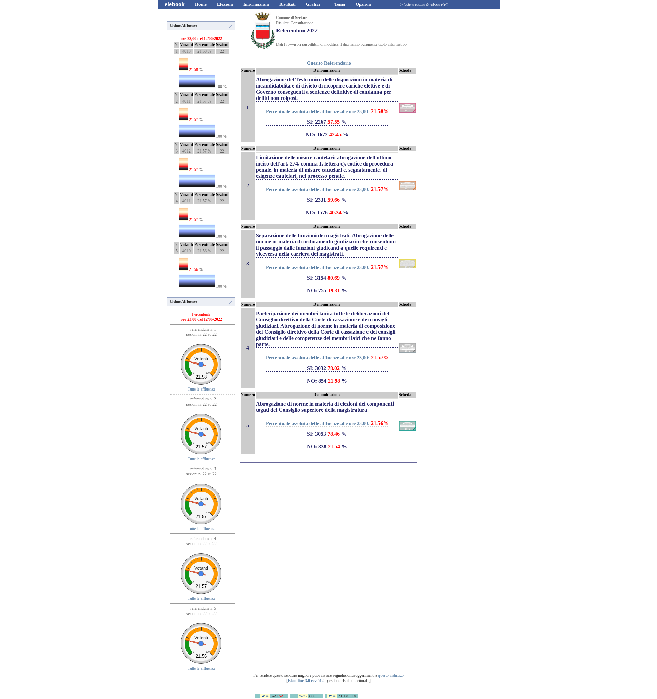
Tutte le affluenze (201, 389)
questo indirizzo (391, 675)
